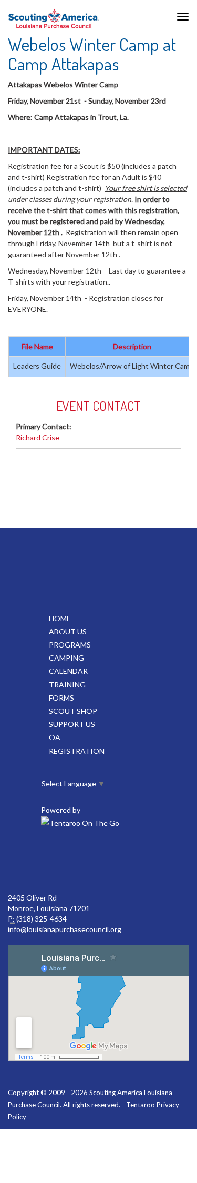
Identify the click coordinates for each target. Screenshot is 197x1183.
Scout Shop (73, 710)
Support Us (72, 724)
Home (60, 618)
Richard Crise (37, 437)
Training (67, 684)
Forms (61, 697)
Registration (77, 750)
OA (54, 737)
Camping (66, 657)
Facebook (97, 861)
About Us (68, 631)
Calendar (68, 670)
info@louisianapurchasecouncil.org (64, 929)
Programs (70, 644)
